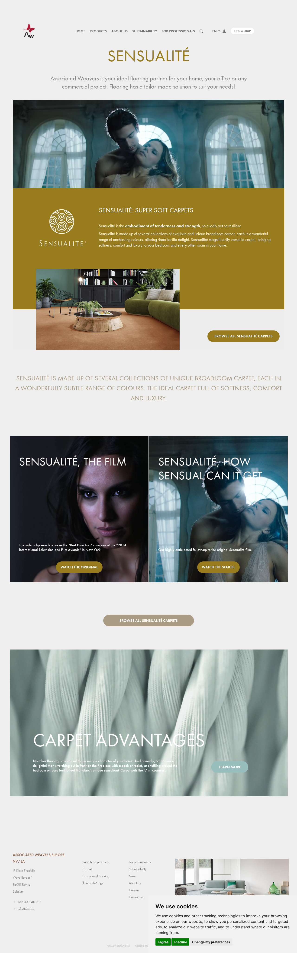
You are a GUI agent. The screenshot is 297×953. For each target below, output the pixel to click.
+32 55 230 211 (29, 902)
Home (80, 31)
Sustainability (144, 31)
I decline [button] (180, 942)
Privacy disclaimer (118, 945)
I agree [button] (163, 942)
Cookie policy (144, 945)
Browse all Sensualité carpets (243, 336)
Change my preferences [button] (211, 942)
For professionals (178, 31)
